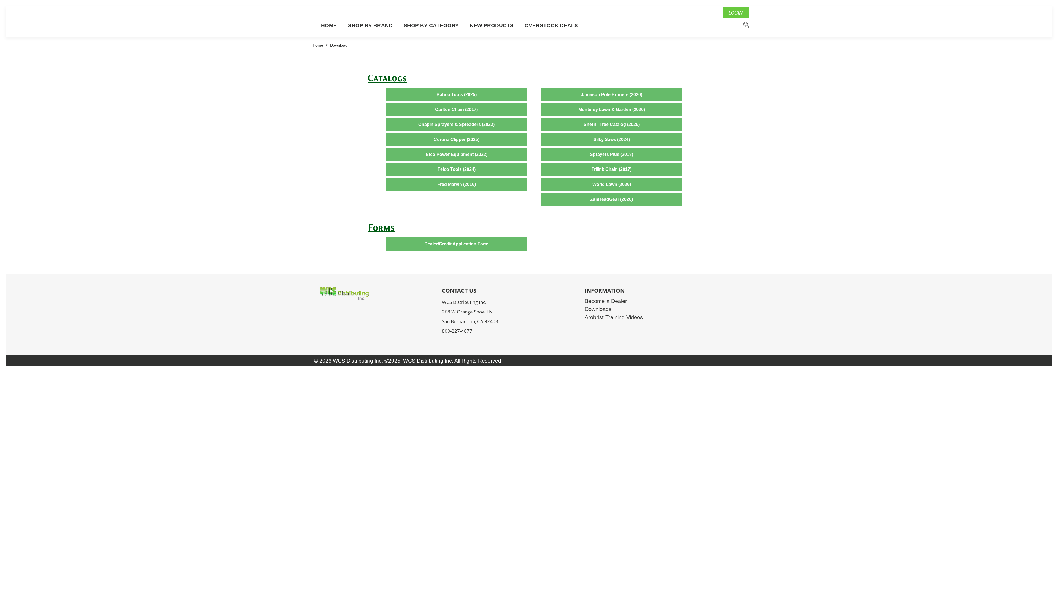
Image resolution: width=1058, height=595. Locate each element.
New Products (492, 25)
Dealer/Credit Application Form (456, 244)
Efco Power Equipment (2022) (456, 154)
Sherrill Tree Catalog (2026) (612, 124)
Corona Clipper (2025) (456, 139)
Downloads (598, 309)
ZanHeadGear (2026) (611, 199)
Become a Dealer (606, 301)
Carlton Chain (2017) (456, 109)
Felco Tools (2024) (457, 169)
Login (735, 12)
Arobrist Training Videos (614, 317)
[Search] (746, 26)
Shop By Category (431, 25)
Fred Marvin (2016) (456, 184)
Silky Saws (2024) (611, 139)
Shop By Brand (370, 25)
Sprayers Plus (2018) (611, 154)
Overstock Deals (551, 25)
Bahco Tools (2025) (456, 94)
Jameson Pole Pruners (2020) (611, 94)
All (457, 361)
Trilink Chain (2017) (611, 169)
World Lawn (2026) (611, 184)
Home (329, 25)
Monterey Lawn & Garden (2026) (611, 109)
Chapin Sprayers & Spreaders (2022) (456, 124)
